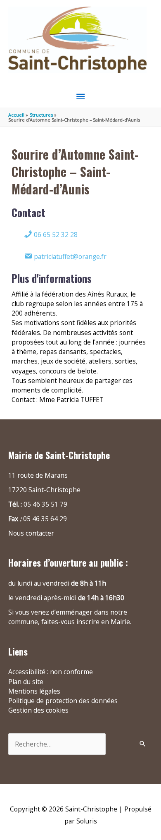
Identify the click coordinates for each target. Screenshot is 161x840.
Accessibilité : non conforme (50, 671)
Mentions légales (34, 691)
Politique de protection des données (63, 700)
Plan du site (25, 681)
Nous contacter (31, 533)
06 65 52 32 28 (55, 234)
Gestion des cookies (38, 710)
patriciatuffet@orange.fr (69, 256)
